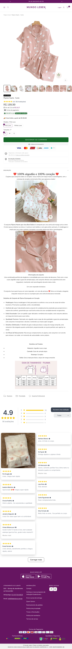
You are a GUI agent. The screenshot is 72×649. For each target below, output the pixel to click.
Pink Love (8, 125)
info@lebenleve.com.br (15, 599)
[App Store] (28, 578)
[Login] (64, 7)
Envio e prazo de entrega (34, 598)
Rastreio (9, 396)
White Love (18, 125)
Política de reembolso (33, 615)
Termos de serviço (32, 619)
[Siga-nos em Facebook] (51, 589)
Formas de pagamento (12, 110)
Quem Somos (30, 601)
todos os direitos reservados (22, 155)
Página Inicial (7, 15)
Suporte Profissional (38, 396)
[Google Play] (43, 578)
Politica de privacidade (33, 608)
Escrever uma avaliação (61, 410)
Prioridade (22, 396)
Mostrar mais (6, 535)
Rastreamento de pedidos (34, 605)
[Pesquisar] (8, 7)
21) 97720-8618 (17, 595)
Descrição (7, 170)
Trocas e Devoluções (32, 612)
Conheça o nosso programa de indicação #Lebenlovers (35, 593)
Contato (28, 589)
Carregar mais (36, 560)
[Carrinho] (67, 7)
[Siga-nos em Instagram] (55, 589)
